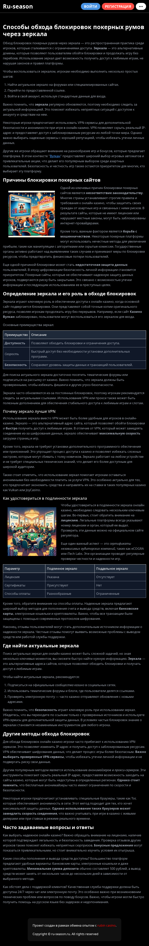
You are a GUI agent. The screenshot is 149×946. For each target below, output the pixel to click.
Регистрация (118, 6)
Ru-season (18, 6)
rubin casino (106, 925)
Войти (90, 6)
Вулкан (55, 156)
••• (141, 6)
